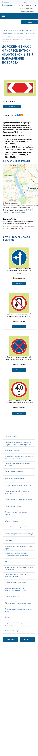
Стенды (7, 617)
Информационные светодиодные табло (18, 499)
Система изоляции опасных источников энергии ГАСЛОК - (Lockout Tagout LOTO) (18, 444)
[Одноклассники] (21, 115)
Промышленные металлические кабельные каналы (16, 520)
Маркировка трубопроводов (14, 478)
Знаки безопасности (12, 451)
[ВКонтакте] (18, 115)
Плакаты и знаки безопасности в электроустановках (16, 575)
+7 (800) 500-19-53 (26, 6)
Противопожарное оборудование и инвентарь (17, 492)
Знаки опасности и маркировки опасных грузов (19, 548)
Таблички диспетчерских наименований (18, 603)
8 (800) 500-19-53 (27, 8)
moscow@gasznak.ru (18, 212)
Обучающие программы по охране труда (19, 534)
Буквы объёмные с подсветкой (15, 527)
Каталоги (27, 639)
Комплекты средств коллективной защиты (16, 513)
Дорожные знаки (11, 437)
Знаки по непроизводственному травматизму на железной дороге (16, 555)
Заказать (12, 106)
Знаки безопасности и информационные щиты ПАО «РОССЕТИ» (19, 457)
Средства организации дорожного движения (16, 624)
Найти (30, 22)
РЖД (6, 561)
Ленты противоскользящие (14, 471)
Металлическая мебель (13, 506)
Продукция (17, 30)
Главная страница (7, 30)
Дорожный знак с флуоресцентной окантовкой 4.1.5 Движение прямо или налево (19, 270)
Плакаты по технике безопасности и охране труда (17, 464)
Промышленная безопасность (15, 582)
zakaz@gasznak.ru (27, 11)
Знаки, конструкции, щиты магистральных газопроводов (19, 568)
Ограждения (9, 541)
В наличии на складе (12, 631)
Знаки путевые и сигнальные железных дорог (18, 610)
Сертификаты (10, 639)
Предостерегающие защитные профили (18, 485)
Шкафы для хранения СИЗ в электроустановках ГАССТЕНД (15, 589)
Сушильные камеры (12, 596)
